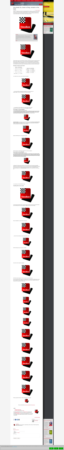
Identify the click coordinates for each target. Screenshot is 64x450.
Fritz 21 (17, 34)
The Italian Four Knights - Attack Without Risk (48, 438)
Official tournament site (18, 409)
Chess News (18, 4)
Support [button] (32, 0)
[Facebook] (15, 419)
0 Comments (38, 10)
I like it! (36, 10)
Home (15, 0)
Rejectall (56, 448)
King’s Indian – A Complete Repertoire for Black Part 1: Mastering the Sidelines (48, 26)
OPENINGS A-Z (19, 0)
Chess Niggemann (36, 420)
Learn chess (37, 0)
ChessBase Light (19, 413)
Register (18, 432)
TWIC (23, 410)
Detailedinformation (51, 448)
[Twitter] (17, 419)
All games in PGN (17, 410)
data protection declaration (14, 446)
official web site (26, 411)
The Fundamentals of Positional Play (47, 429)
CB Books (28, 0)
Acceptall (61, 448)
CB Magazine (24, 0)
